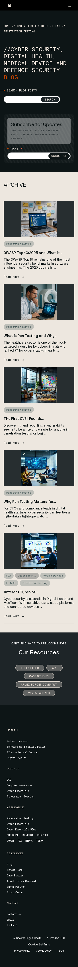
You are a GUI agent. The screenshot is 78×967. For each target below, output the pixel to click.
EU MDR (11, 583)
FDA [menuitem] (19, 840)
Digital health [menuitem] (16, 758)
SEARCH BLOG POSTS (22, 90)
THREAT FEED (30, 668)
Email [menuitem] (10, 919)
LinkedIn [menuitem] (12, 925)
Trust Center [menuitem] (15, 892)
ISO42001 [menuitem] (27, 835)
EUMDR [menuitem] (10, 840)
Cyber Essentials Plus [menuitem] (21, 829)
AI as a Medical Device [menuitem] (22, 752)
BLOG (11, 77)
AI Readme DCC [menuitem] (56, 938)
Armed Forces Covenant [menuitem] (21, 881)
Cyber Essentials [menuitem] (18, 791)
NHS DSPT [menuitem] (12, 835)
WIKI (54, 668)
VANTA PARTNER (39, 693)
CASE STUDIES (39, 676)
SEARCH (50, 99)
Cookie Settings (39, 944)
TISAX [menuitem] (39, 840)
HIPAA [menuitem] (28, 840)
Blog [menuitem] (9, 864)
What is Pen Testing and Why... (30, 335)
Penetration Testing (18, 243)
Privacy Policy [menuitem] (22, 950)
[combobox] (32, 99)
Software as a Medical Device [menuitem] (26, 746)
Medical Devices (53, 575)
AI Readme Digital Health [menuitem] (27, 938)
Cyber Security (27, 575)
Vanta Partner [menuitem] (16, 886)
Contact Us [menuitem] (14, 914)
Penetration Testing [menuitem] (20, 796)
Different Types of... (21, 592)
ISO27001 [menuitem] (42, 835)
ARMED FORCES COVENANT (39, 684)
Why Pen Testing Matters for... (30, 501)
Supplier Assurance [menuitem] (19, 785)
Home (7, 26)
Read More (14, 276)
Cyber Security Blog (32, 26)
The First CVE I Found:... (24, 418)
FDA (8, 575)
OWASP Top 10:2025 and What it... (33, 252)
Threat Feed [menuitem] (14, 870)
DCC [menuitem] (9, 779)
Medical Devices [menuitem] (17, 741)
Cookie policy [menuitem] (44, 950)
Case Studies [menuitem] (15, 875)
